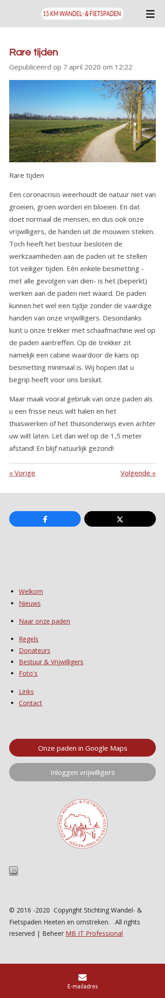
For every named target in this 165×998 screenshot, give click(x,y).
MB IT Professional (94, 933)
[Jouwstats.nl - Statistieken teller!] (13, 873)
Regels (28, 639)
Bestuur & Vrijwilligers (51, 661)
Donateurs (34, 650)
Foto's (28, 673)
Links (26, 691)
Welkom (31, 591)
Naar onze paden (44, 621)
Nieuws (30, 603)
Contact (30, 703)
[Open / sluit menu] (150, 14)
